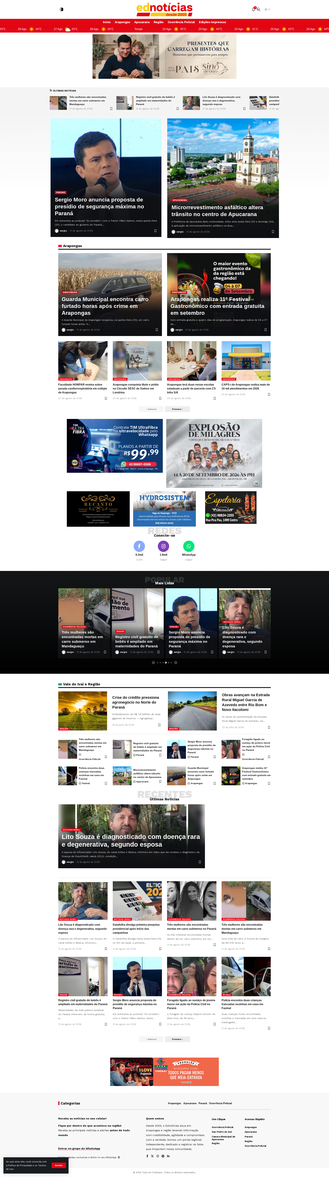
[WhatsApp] (189, 551)
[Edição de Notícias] (165, 9)
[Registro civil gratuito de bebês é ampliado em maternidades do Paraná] (58, 103)
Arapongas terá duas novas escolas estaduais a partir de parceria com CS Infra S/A (191, 388)
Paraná (67, 631)
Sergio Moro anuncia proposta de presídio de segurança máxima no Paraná (135, 1004)
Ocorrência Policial (69, 192)
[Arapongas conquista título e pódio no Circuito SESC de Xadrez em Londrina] (137, 361)
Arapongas (70, 292)
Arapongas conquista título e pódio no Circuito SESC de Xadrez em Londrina (136, 388)
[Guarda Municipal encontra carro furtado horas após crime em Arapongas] (176, 775)
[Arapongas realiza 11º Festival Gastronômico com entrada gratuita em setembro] (231, 775)
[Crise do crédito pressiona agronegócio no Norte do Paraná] (82, 710)
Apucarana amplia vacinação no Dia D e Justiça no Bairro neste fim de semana (222, 207)
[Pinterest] (163, 1156)
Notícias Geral (178, 622)
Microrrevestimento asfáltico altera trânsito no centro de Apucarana (147, 773)
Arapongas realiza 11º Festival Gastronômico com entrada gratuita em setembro (217, 306)
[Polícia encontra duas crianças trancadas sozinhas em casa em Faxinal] (67, 775)
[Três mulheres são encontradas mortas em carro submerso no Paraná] (258, 103)
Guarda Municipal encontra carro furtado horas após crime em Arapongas (105, 306)
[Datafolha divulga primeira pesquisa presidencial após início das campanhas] (191, 103)
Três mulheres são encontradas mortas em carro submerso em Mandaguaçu (242, 928)
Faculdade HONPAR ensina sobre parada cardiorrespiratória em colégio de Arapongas (82, 388)
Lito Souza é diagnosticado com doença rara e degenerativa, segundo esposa (155, 101)
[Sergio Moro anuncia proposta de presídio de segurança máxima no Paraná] (176, 749)
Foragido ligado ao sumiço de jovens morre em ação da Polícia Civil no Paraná (104, 206)
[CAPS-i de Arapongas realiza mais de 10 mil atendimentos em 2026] (246, 361)
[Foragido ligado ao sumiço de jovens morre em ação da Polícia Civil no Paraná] (231, 749)
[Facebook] (139, 551)
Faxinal (86, 783)
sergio (63, 230)
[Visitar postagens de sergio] (57, 231)
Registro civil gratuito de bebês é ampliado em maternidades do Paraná (88, 101)
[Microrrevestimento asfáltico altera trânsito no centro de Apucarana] (122, 775)
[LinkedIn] (168, 1156)
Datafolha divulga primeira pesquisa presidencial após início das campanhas (224, 101)
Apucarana (180, 193)
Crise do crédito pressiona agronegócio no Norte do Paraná (135, 702)
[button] (59, 1165)
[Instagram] (163, 551)
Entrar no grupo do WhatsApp (79, 1148)
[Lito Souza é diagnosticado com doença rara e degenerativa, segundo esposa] (124, 103)
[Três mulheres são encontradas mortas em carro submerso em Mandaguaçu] (67, 749)
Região (64, 729)
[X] (152, 1156)
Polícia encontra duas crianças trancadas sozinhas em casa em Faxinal (242, 1004)
